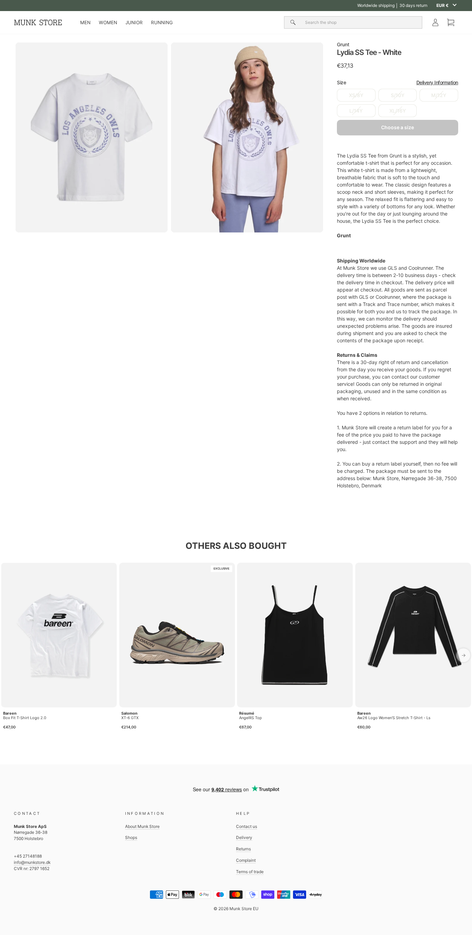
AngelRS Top (250, 717)
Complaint (246, 860)
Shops (131, 837)
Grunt (343, 44)
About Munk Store (142, 826)
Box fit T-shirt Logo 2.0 (24, 717)
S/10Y (398, 95)
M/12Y (438, 95)
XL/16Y (397, 111)
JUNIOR (134, 22)
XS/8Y (356, 95)
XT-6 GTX (130, 717)
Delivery (244, 837)
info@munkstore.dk (32, 862)
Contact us (246, 826)
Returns (243, 848)
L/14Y (356, 111)
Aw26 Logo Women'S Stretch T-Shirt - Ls (394, 717)
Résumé (246, 713)
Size (397, 82)
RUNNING (162, 22)
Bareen (10, 713)
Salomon (129, 713)
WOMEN (108, 22)
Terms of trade (250, 871)
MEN (85, 22)
